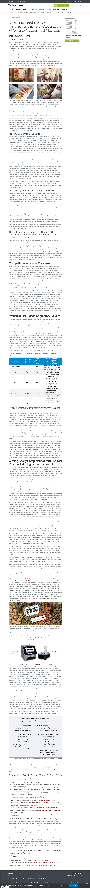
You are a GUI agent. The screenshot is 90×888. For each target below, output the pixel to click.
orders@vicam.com (12, 878)
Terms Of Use (70, 882)
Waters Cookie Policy (33, 886)
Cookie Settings (64, 885)
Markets (18, 882)
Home (11, 9)
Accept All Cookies (73, 885)
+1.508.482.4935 (12, 1)
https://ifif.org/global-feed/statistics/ (34, 865)
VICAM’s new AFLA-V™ (21, 580)
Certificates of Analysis (49, 882)
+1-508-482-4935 (27, 877)
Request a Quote (62, 5)
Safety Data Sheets (38, 882)
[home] (16, 5)
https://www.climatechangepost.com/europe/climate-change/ (45, 810)
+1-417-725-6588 (11, 877)
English (5, 886)
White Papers (26, 12)
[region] (45, 886)
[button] (68, 1)
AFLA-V (53, 632)
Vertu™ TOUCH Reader (38, 664)
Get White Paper (72, 40)
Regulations (56, 9)
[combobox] (5, 887)
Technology (24, 882)
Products (14, 882)
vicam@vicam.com (22, 1)
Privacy (75, 882)
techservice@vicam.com (28, 878)
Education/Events (18, 12)
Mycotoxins (57, 882)
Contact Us (63, 882)
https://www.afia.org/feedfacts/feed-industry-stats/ (45, 862)
